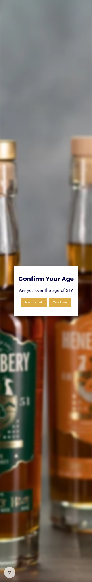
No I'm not (33, 302)
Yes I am (60, 302)
